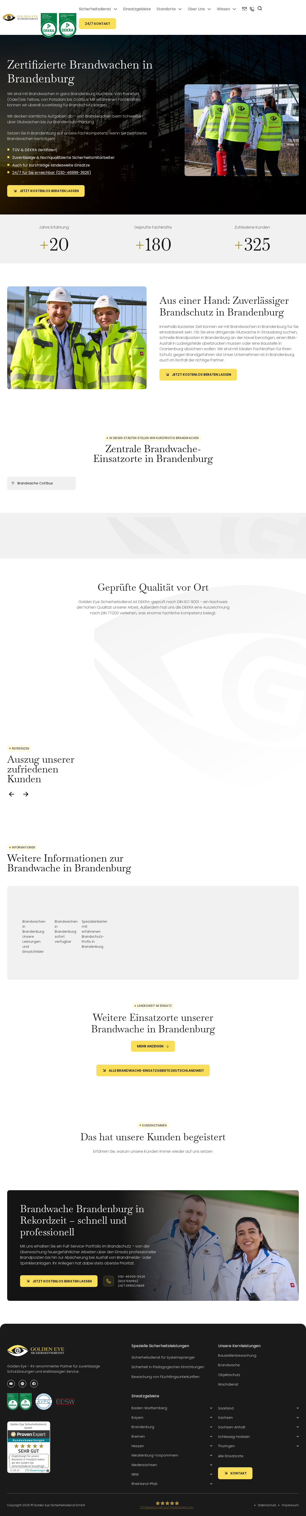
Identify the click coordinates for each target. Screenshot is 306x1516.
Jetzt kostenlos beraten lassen (49, 190)
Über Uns (196, 9)
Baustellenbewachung (237, 1355)
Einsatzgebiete (137, 9)
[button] (171, 1408)
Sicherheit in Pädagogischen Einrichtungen (167, 1367)
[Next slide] (26, 794)
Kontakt (238, 1473)
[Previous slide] (11, 794)
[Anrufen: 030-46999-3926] (252, 9)
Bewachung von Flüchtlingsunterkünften (165, 1376)
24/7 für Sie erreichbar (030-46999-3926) (51, 172)
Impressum (290, 1505)
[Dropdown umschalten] (115, 9)
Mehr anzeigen (150, 1046)
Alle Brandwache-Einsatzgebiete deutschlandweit (156, 1070)
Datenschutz (267, 1505)
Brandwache (229, 1365)
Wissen (223, 9)
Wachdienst (228, 1384)
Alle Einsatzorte (230, 1456)
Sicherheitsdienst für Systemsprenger (163, 1357)
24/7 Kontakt (97, 23)
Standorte (166, 9)
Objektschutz (229, 1374)
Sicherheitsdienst (95, 9)
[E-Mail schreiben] (244, 9)
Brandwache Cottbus (35, 483)
